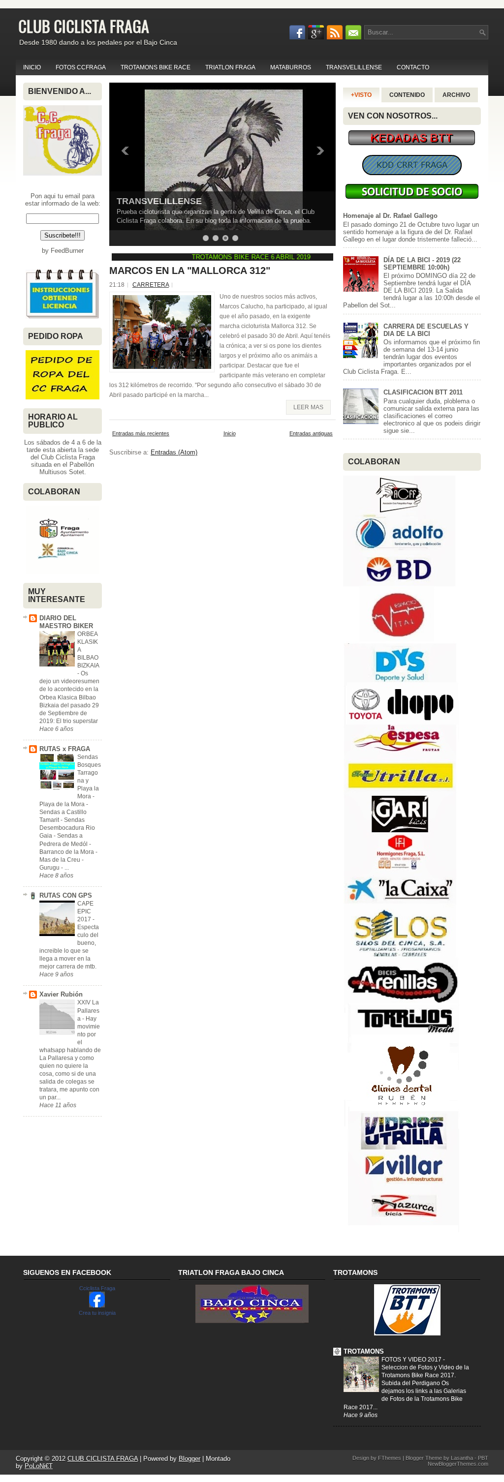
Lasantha (462, 1458)
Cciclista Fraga (97, 1288)
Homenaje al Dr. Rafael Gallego (390, 215)
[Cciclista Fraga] (97, 1305)
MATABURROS (290, 67)
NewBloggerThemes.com (458, 1464)
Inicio (229, 433)
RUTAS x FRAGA (64, 749)
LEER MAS (308, 407)
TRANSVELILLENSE (354, 67)
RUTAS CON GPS (65, 895)
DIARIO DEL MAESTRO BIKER (66, 622)
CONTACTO (413, 67)
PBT (483, 1458)
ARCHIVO (456, 94)
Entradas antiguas (311, 433)
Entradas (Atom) (174, 452)
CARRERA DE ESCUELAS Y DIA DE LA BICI (426, 330)
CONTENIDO (407, 94)
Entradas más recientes (140, 433)
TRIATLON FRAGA (230, 67)
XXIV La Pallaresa (88, 1010)
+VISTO (361, 94)
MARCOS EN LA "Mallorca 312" (189, 270)
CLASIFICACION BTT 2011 (423, 392)
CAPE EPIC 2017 (85, 911)
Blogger (189, 1458)
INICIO (32, 67)
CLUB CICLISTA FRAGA (83, 25)
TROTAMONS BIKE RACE (155, 67)
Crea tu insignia (97, 1313)
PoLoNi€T (39, 1466)
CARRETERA (150, 284)
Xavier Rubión (61, 994)
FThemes (389, 1458)
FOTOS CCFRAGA (81, 67)
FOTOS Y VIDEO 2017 (412, 1359)
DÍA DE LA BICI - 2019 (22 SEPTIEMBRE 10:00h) (422, 263)
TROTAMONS (364, 1351)
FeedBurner (67, 250)
